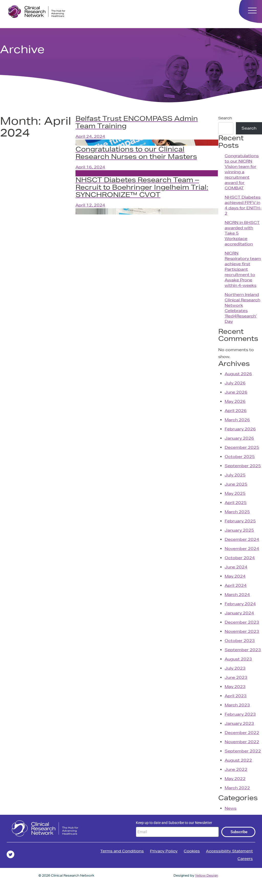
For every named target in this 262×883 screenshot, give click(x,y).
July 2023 (235, 668)
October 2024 (240, 557)
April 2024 (236, 585)
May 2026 (235, 401)
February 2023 (240, 714)
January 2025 (239, 530)
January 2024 (239, 613)
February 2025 (240, 521)
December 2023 (242, 622)
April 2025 (236, 502)
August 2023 (238, 659)
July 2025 (235, 475)
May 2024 (235, 576)
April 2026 (236, 410)
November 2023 (242, 631)
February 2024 (240, 603)
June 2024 (236, 567)
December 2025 (242, 447)
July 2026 (235, 383)
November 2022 (242, 741)
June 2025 (236, 484)
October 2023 (240, 640)
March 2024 (237, 594)
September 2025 (243, 465)
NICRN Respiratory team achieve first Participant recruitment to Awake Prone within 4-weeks (243, 269)
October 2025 (240, 456)
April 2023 (236, 695)
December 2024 (242, 539)
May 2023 (235, 686)
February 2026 (240, 429)
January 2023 (239, 723)
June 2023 (236, 677)
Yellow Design (206, 875)
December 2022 (242, 732)
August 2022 (238, 760)
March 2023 (237, 705)
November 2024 (242, 548)
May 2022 (235, 778)
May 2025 (235, 493)
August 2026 (238, 373)
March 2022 (237, 787)
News (230, 808)
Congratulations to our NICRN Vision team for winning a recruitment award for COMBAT (242, 171)
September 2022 (243, 751)
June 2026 (236, 392)
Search (225, 118)
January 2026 (239, 438)
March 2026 (237, 419)
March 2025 (237, 511)
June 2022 (236, 769)
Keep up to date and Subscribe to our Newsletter (174, 823)
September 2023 (243, 649)
